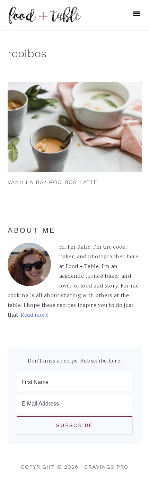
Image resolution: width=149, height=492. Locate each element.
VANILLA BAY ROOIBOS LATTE (52, 182)
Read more (35, 315)
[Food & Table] (45, 20)
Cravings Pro (106, 467)
